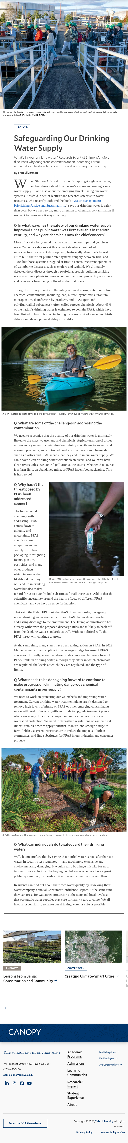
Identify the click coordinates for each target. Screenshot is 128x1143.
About (72, 1104)
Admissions (75, 1063)
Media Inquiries (107, 1052)
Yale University (104, 1121)
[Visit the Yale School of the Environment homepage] (32, 1053)
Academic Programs (74, 1054)
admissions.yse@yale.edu (18, 1074)
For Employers (106, 1058)
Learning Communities (77, 1072)
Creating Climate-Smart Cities (89, 976)
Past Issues (54, 1031)
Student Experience (75, 1095)
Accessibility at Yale (113, 1132)
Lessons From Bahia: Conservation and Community (28, 978)
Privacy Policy (84, 1132)
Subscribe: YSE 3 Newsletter (25, 1123)
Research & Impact (75, 1084)
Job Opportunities (109, 1064)
